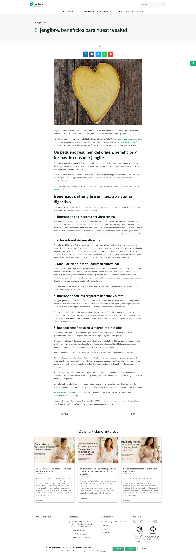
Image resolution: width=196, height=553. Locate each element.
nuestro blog (59, 189)
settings (103, 551)
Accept (118, 549)
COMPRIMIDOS (63, 392)
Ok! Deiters (58, 11)
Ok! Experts (123, 11)
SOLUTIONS (72, 11)
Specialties (88, 11)
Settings (143, 549)
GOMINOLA (59, 395)
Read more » (40, 500)
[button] (78, 11)
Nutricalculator (105, 11)
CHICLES (74, 392)
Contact (136, 11)
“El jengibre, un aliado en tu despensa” (125, 139)
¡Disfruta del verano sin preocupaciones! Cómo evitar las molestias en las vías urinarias (98, 471)
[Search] (164, 4)
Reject (131, 549)
